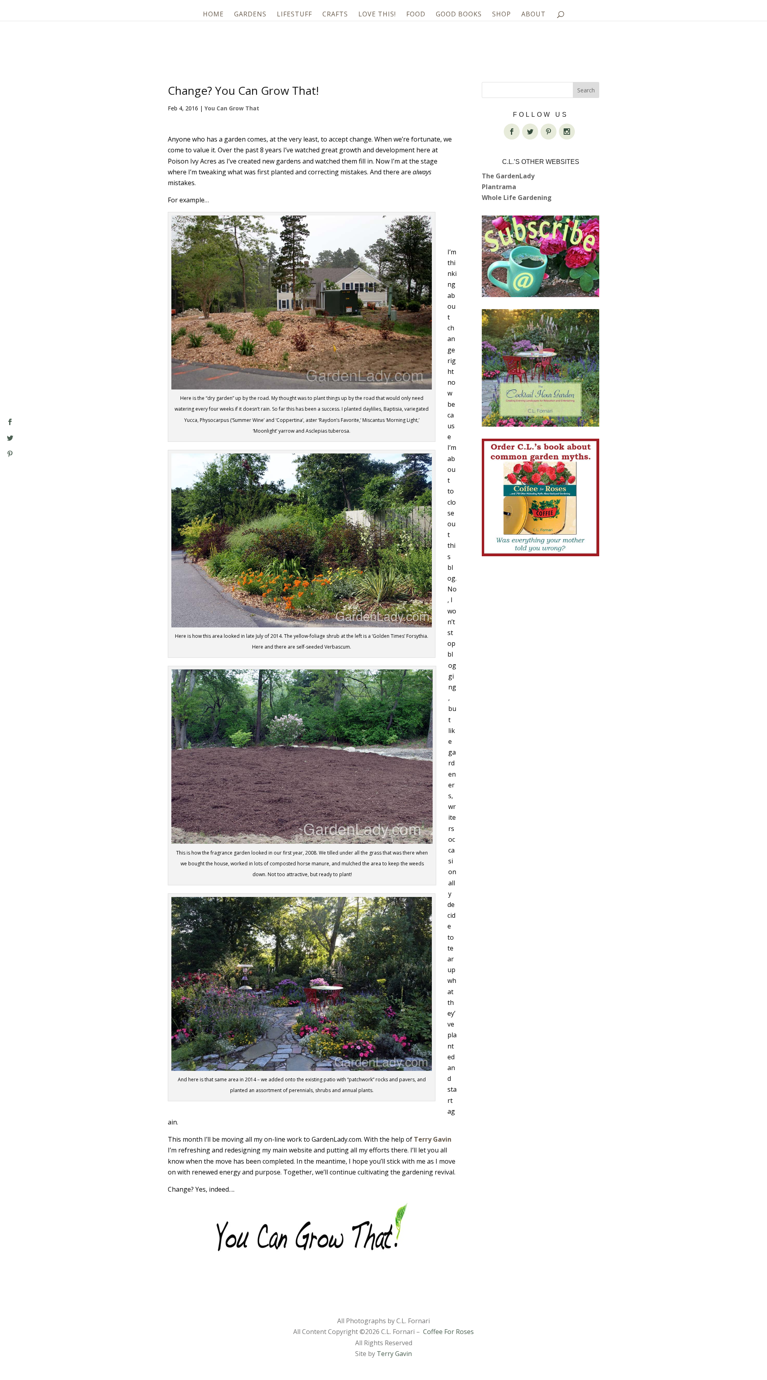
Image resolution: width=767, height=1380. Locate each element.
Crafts (335, 14)
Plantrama (499, 186)
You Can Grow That (232, 108)
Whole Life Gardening (517, 197)
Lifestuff (294, 14)
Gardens (250, 14)
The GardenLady (508, 176)
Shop (501, 14)
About (533, 14)
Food (415, 14)
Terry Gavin (432, 1139)
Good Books (459, 14)
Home (213, 14)
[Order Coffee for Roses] (540, 497)
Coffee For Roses (448, 1331)
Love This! (377, 14)
